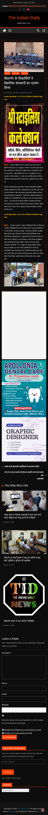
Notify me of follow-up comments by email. (22, 730)
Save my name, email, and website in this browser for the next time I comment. (23, 721)
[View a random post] (43, 30)
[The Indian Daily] (4, 30)
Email (5, 694)
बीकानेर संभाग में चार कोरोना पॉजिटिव (19, 621)
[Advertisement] (24, 325)
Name (5, 683)
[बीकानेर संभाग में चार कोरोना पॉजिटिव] (24, 574)
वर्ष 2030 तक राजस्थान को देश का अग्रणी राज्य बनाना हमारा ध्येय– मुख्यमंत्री (24, 475)
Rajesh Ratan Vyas (26, 93)
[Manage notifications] (43, 810)
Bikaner (7, 73)
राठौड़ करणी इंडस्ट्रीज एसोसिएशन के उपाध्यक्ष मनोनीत (21, 466)
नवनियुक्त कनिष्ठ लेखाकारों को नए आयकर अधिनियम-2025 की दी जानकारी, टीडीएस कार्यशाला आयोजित (26, 7)
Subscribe (8, 772)
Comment (7, 653)
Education (16, 73)
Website (5, 705)
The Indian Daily (24, 17)
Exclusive (24, 73)
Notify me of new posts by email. (18, 733)
